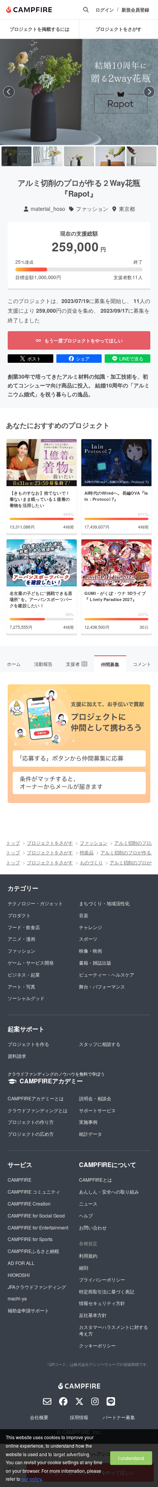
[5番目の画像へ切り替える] (141, 157)
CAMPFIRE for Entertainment (38, 1227)
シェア (83, 358)
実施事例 (88, 1121)
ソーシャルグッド (26, 998)
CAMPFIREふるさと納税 (33, 1251)
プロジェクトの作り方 (31, 1121)
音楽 (83, 915)
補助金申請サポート (28, 1310)
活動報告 (43, 663)
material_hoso (48, 208)
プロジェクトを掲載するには (39, 28)
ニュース (88, 1203)
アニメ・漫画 (21, 938)
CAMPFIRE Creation (29, 1203)
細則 (83, 1267)
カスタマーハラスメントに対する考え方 (113, 1330)
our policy (31, 1478)
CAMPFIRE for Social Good (36, 1215)
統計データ (90, 1133)
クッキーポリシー (97, 1345)
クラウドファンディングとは (37, 1110)
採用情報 (79, 1417)
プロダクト (19, 915)
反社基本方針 (93, 1315)
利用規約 (88, 1255)
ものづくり (91, 862)
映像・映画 (90, 950)
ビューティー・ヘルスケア (106, 974)
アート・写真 (21, 986)
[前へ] (9, 92)
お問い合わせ (93, 1227)
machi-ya (17, 1298)
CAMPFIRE (19, 1179)
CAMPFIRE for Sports (30, 1239)
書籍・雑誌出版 (95, 962)
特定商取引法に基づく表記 (106, 1291)
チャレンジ (90, 927)
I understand (131, 1458)
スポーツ (88, 938)
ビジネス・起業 (24, 974)
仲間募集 (110, 664)
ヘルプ (86, 1215)
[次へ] (149, 92)
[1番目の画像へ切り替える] (16, 157)
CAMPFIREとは (95, 1179)
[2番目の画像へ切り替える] (48, 157)
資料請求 (17, 1056)
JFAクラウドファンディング (37, 1286)
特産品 (87, 852)
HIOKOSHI (19, 1274)
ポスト (34, 358)
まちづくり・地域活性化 (104, 903)
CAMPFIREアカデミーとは (36, 1098)
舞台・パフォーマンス (102, 986)
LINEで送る (131, 358)
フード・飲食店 (24, 927)
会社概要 (39, 1417)
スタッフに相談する (99, 1044)
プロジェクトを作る (28, 1044)
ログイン (104, 10)
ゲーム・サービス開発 (31, 962)
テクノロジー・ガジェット (35, 903)
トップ (13, 842)
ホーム (14, 663)
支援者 (76, 663)
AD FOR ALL (21, 1263)
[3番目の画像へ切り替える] (79, 157)
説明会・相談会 (95, 1098)
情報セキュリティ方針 (102, 1303)
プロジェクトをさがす (50, 842)
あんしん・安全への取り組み (109, 1191)
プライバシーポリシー (102, 1279)
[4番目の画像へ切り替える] (110, 157)
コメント (142, 663)
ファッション (92, 208)
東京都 (127, 208)
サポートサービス (97, 1110)
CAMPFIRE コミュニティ (34, 1191)
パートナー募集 (119, 1417)
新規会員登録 (135, 10)
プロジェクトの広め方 (31, 1133)
